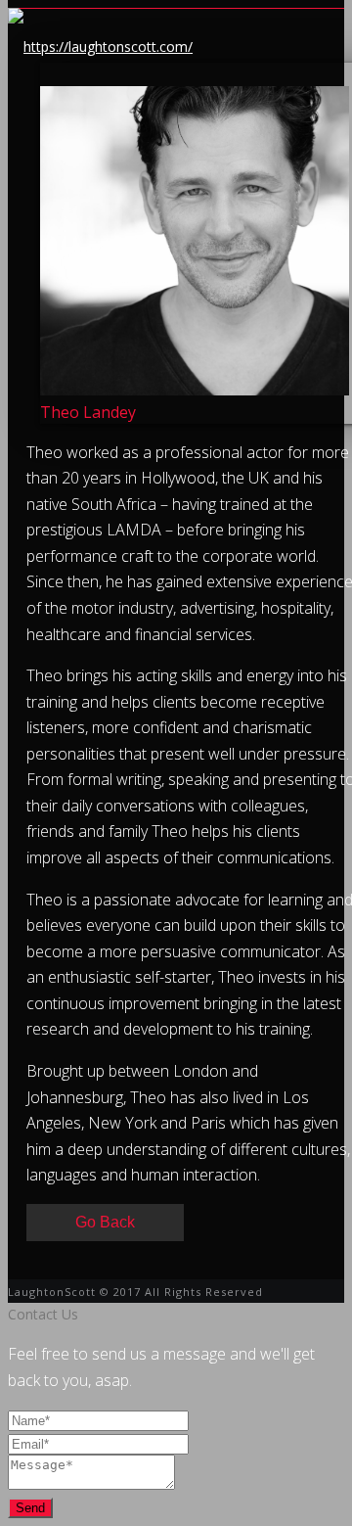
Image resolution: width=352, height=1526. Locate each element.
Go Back (105, 1222)
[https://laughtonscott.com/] (100, 46)
